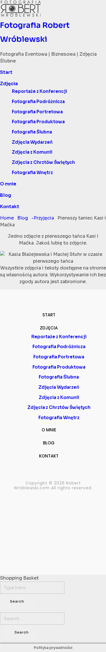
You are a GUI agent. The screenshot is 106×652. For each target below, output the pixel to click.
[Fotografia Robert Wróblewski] (53, 8)
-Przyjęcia (42, 218)
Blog (22, 218)
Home (7, 218)
